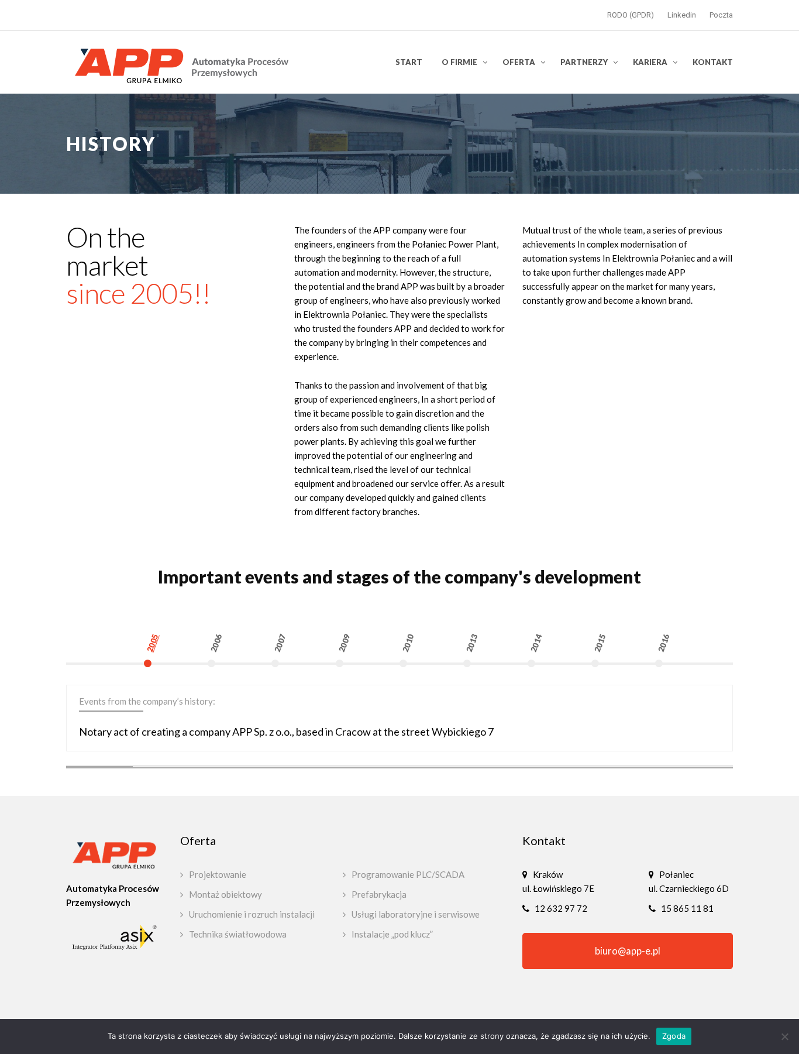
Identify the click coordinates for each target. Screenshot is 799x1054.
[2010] (431, 673)
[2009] (367, 673)
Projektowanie (217, 874)
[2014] (559, 673)
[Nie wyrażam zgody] (784, 1036)
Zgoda (674, 1036)
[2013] (495, 673)
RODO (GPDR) (630, 15)
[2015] (623, 673)
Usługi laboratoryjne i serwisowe (416, 914)
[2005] (176, 673)
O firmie (459, 62)
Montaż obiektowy (225, 894)
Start (408, 62)
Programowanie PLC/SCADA (408, 874)
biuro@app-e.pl (627, 951)
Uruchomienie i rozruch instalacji (252, 914)
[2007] (303, 673)
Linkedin (681, 15)
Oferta (518, 62)
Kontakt (713, 62)
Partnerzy (584, 62)
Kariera (650, 62)
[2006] (239, 673)
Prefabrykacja (379, 894)
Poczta (721, 15)
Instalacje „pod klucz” (392, 934)
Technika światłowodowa (238, 934)
